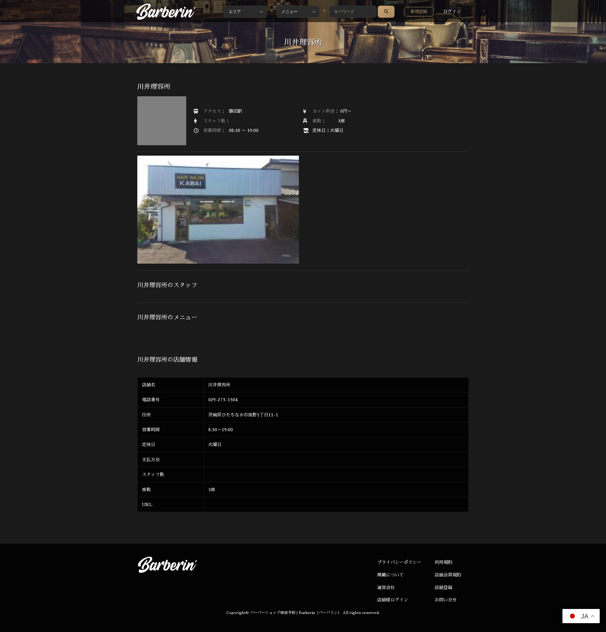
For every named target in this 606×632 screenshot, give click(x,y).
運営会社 (386, 587)
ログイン (452, 11)
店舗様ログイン (392, 600)
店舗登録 (443, 587)
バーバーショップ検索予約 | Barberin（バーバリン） (296, 613)
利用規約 (443, 562)
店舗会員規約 (448, 575)
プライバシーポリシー (399, 562)
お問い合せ (446, 600)
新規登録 (419, 11)
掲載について (390, 575)
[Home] (166, 11)
